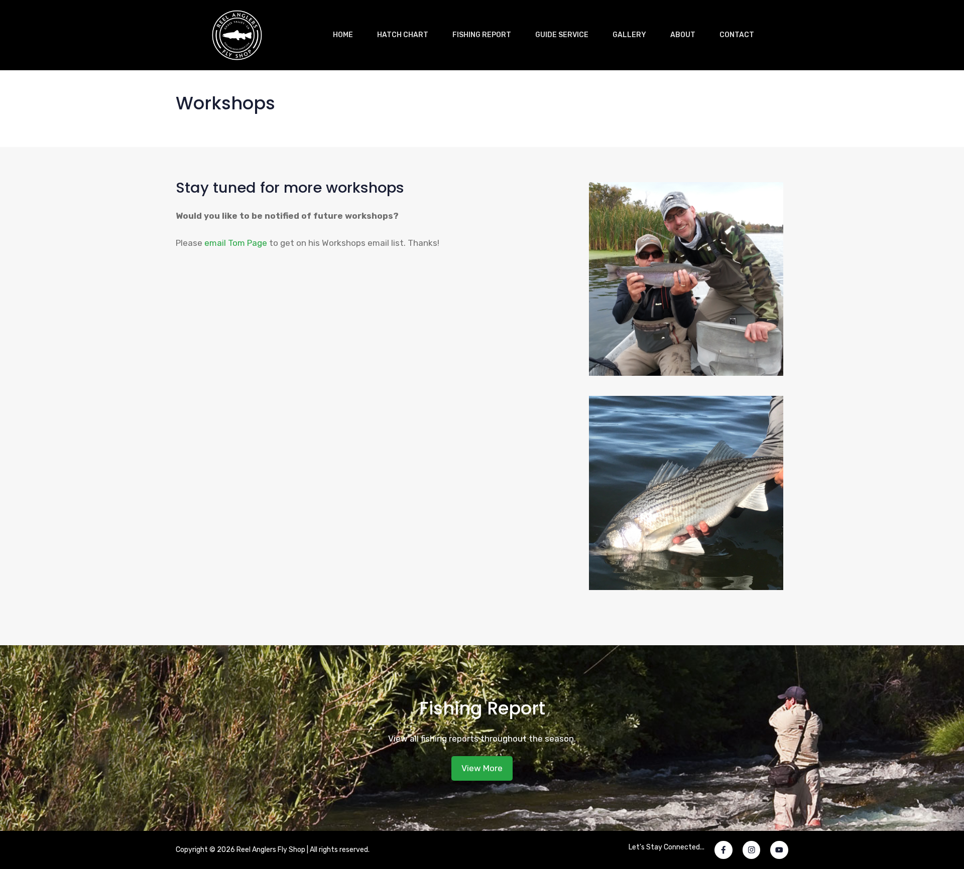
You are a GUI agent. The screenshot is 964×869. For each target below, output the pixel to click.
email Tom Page (235, 243)
